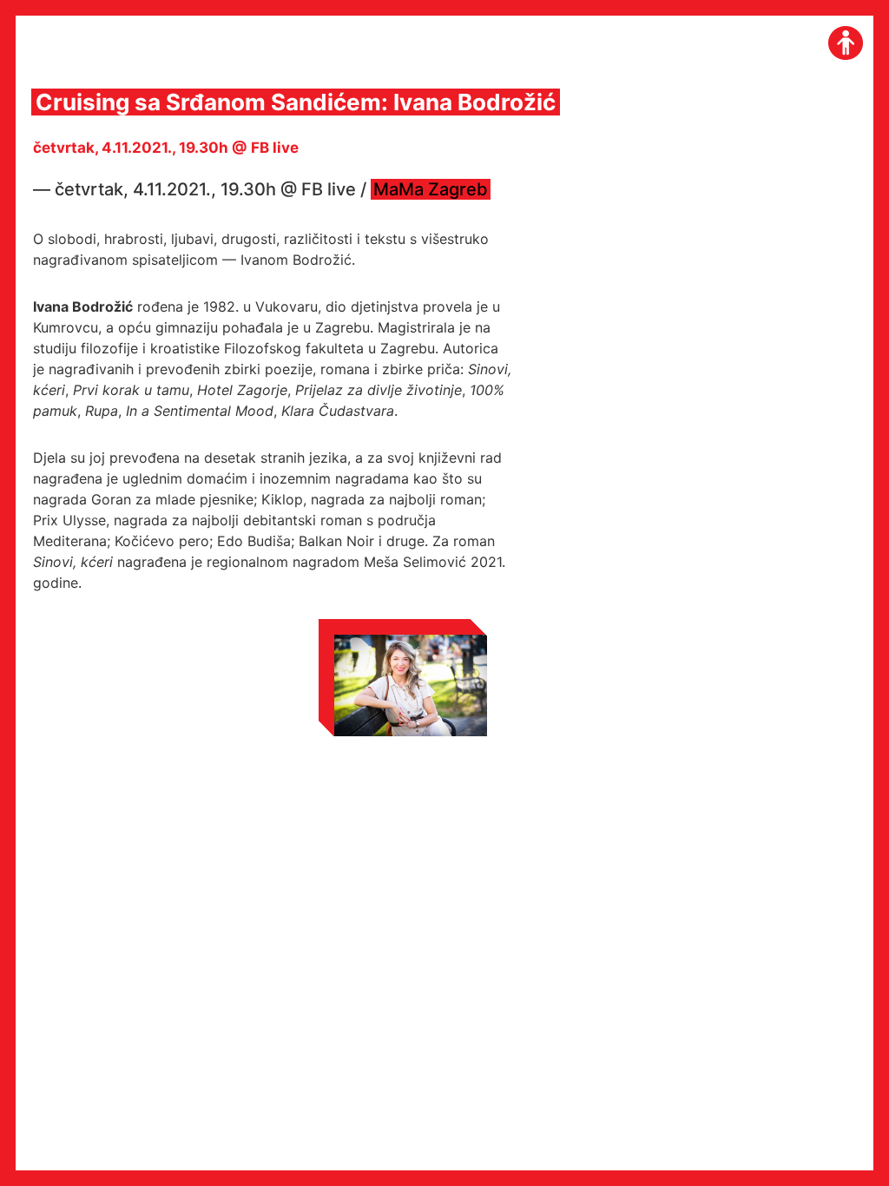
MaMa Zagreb (430, 189)
